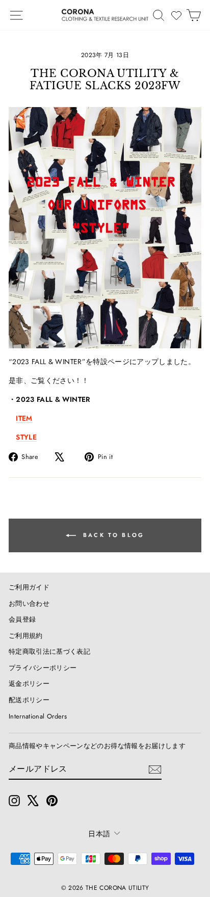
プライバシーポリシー (42, 668)
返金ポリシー (29, 683)
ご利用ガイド (29, 587)
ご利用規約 (26, 635)
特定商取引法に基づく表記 (49, 651)
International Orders (38, 716)
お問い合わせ (29, 603)
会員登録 (22, 619)
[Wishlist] (176, 15)
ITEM (24, 418)
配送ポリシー (29, 700)
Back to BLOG (112, 534)
